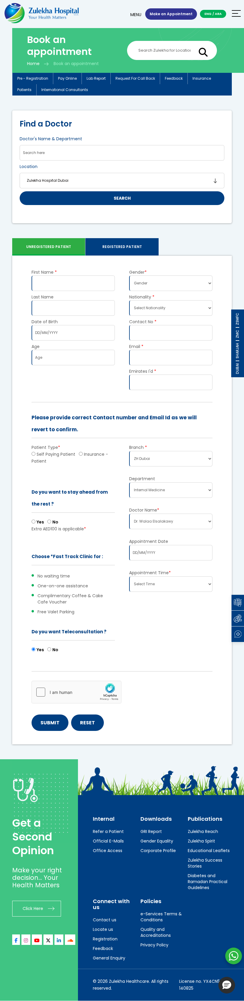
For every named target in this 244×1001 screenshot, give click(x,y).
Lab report (96, 78)
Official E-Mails (108, 841)
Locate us (103, 929)
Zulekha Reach (203, 831)
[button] (226, 985)
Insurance (202, 78)
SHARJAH (237, 350)
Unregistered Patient (48, 246)
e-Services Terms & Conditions (161, 917)
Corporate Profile (158, 851)
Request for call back (135, 78)
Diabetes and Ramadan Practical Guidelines (207, 882)
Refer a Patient (108, 831)
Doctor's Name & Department (51, 139)
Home (33, 64)
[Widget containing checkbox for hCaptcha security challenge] (76, 692)
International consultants (64, 89)
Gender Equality (156, 841)
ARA (218, 13)
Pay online (67, 78)
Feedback (174, 78)
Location (28, 167)
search (122, 198)
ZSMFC (237, 319)
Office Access (107, 851)
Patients (24, 89)
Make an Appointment (171, 13)
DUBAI (237, 368)
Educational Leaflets (209, 851)
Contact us (104, 920)
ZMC (237, 334)
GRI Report (151, 831)
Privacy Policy (154, 945)
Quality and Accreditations (155, 932)
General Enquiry (109, 958)
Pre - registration (32, 78)
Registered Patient (122, 246)
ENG (208, 13)
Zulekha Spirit (201, 841)
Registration (105, 939)
